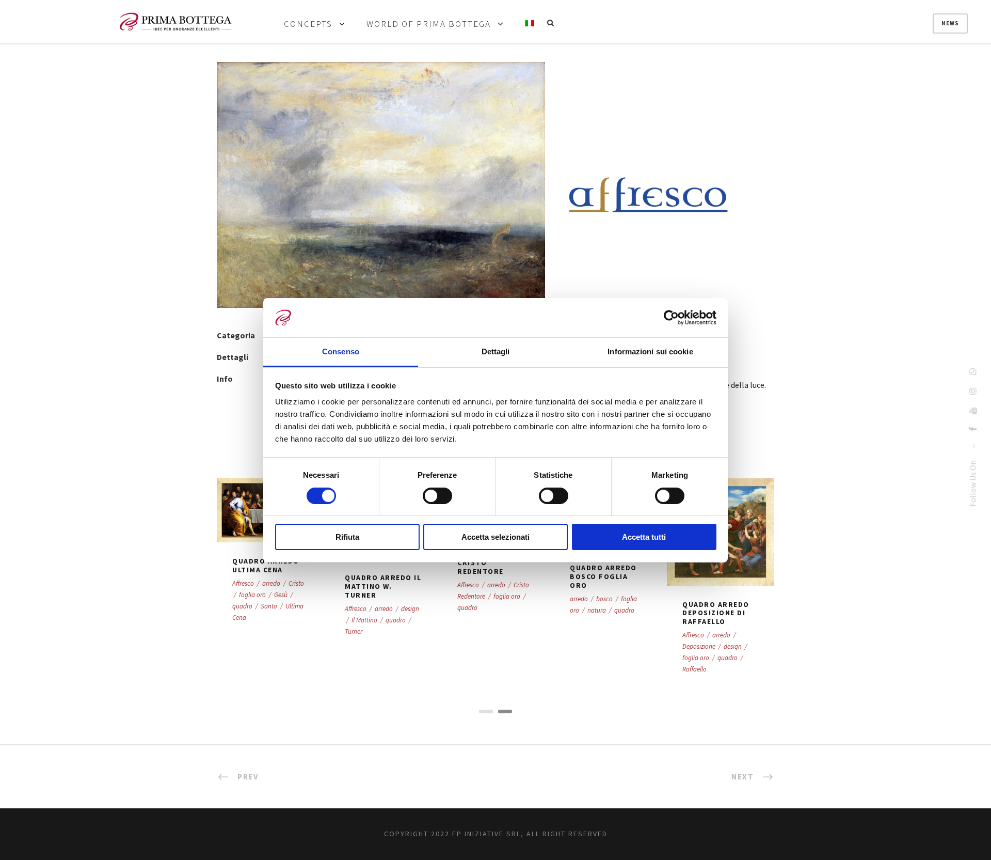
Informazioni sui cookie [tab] (650, 351)
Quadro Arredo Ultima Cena (265, 565)
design (410, 608)
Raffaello (694, 669)
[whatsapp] (972, 371)
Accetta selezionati (495, 537)
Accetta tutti (644, 537)
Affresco (243, 583)
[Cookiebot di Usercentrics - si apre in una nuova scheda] (671, 317)
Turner (353, 631)
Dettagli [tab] (496, 351)
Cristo (296, 583)
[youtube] (972, 410)
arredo (271, 583)
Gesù (280, 594)
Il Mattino (364, 620)
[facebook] (972, 429)
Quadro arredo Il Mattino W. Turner (383, 586)
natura (596, 610)
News (950, 23)
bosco (604, 599)
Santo (269, 606)
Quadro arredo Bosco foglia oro (603, 576)
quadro (242, 606)
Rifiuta (347, 537)
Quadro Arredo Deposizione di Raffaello (715, 613)
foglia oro (252, 594)
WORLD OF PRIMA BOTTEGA (428, 24)
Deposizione (698, 646)
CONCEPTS (308, 24)
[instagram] (972, 391)
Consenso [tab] (340, 351)
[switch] (437, 496)
